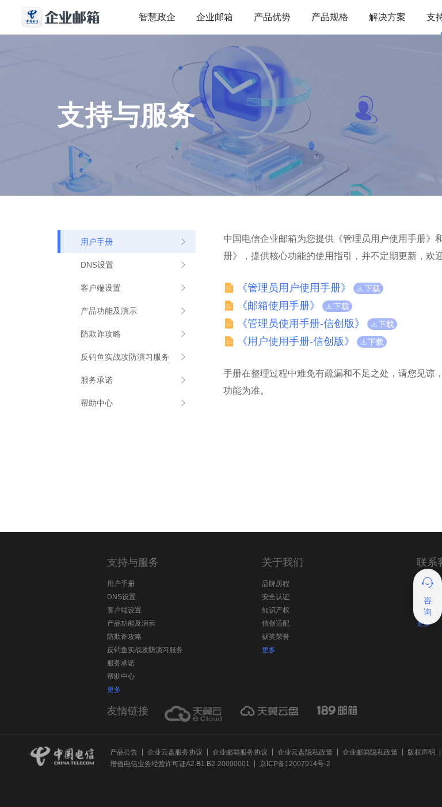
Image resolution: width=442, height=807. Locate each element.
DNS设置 (121, 597)
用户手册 (121, 584)
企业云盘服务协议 (175, 752)
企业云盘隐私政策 (305, 752)
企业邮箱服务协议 (240, 752)
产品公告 (124, 752)
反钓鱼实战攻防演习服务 (145, 650)
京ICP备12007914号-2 (295, 763)
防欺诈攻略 (124, 637)
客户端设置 (124, 610)
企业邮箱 (214, 17)
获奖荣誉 (275, 637)
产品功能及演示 (131, 623)
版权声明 (421, 752)
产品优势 (272, 17)
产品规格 (329, 17)
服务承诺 (121, 663)
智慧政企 (157, 17)
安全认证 (275, 597)
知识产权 (275, 610)
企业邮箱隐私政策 (370, 752)
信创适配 (275, 623)
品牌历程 (275, 584)
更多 (114, 690)
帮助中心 (121, 676)
